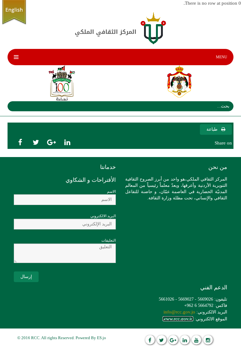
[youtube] (196, 339)
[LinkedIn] (185, 339)
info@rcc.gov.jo (179, 311)
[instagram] (208, 339)
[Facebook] (150, 339)
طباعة (212, 129)
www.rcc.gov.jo (178, 318)
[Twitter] (161, 339)
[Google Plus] (173, 339)
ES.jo (101, 337)
